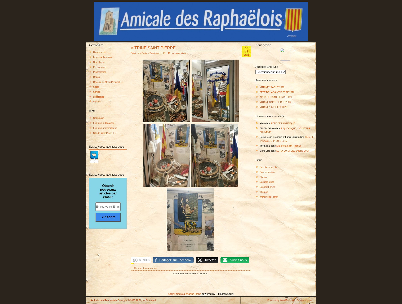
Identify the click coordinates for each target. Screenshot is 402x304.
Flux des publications (104, 123)
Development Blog (269, 167)
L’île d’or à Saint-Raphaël (288, 145)
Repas (96, 77)
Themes (264, 192)
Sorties (96, 92)
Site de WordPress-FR (104, 133)
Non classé (99, 62)
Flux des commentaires (105, 128)
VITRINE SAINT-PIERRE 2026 (275, 102)
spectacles (98, 97)
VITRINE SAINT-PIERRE (153, 47)
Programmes (99, 72)
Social (96, 87)
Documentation (267, 172)
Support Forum (267, 187)
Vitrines (97, 101)
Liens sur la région (102, 57)
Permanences (100, 67)
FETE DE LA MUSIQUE (283, 123)
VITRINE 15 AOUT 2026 (272, 87)
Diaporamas (99, 52)
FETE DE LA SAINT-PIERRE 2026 (277, 92)
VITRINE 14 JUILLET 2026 (273, 107)
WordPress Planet (269, 196)
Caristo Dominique (151, 53)
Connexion (98, 118)
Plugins (263, 177)
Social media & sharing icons (185, 294)
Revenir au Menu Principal (106, 82)
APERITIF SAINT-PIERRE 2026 (276, 97)
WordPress (286, 300)
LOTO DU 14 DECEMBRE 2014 (292, 150)
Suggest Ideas (267, 182)
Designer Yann (304, 300)
